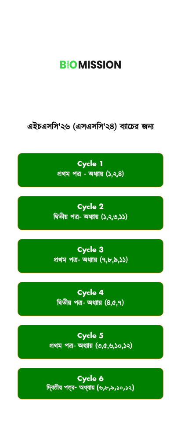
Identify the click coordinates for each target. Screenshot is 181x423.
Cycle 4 (90, 298)
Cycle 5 (90, 341)
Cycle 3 (91, 255)
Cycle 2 (90, 212)
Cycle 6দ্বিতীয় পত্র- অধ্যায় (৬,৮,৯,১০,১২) (90, 383)
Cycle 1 (90, 169)
